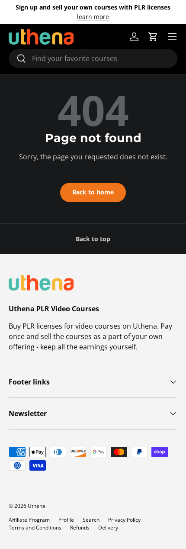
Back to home (93, 192)
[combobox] (93, 58)
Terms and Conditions (35, 527)
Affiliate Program (29, 519)
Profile (66, 519)
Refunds (80, 527)
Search (91, 519)
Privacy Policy (124, 519)
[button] (153, 36)
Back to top (93, 239)
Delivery (108, 527)
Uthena (36, 506)
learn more (93, 17)
